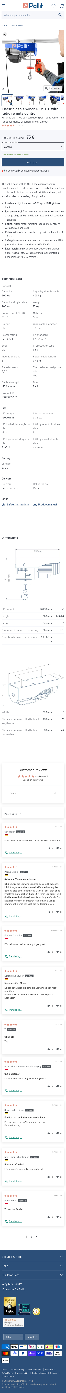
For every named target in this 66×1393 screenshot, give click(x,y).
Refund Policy (8, 1373)
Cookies (53, 1373)
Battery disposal (39, 1373)
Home (4, 25)
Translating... (15, 852)
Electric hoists (17, 25)
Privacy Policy (8, 1376)
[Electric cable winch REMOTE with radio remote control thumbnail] (7, 100)
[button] (8, 125)
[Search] (60, 15)
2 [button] (31, 1236)
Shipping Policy (17, 1369)
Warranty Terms (34, 1369)
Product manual (47, 504)
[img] (10, 826)
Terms (4, 1369)
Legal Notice (50, 1369)
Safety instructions (18, 504)
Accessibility (22, 1373)
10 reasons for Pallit (13, 1289)
